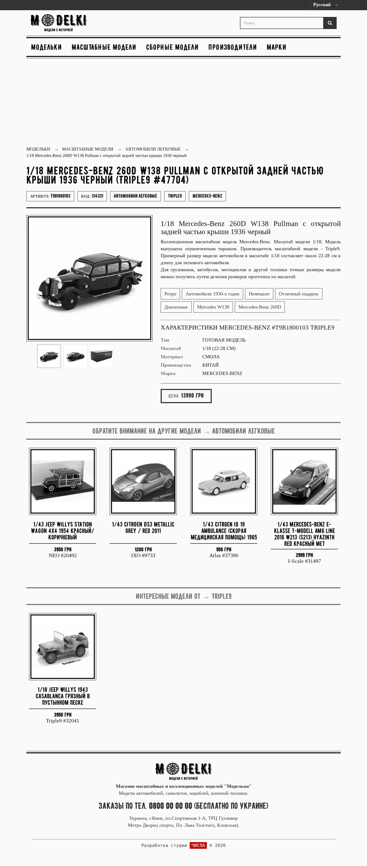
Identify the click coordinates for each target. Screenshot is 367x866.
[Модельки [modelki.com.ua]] (78, 23)
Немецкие (259, 293)
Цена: (174, 396)
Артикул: (50, 196)
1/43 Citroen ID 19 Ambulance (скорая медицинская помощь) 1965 (224, 530)
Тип (165, 340)
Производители (232, 47)
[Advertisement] (183, 103)
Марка (168, 373)
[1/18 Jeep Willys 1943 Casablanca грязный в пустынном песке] (62, 646)
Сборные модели (172, 47)
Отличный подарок (299, 293)
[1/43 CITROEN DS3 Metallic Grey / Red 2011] (143, 481)
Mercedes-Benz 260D (260, 307)
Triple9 (175, 196)
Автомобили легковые (135, 196)
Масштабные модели (104, 47)
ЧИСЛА (198, 845)
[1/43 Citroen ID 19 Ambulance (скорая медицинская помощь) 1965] (224, 481)
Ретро (170, 293)
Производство (176, 365)
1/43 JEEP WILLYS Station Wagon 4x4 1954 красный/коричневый (62, 530)
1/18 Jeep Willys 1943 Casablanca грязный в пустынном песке (63, 696)
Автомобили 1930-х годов (212, 293)
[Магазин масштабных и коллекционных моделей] (183, 771)
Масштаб (171, 348)
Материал (172, 356)
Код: (92, 196)
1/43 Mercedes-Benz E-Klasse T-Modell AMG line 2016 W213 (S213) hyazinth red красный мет (304, 533)
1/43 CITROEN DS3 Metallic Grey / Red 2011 (143, 527)
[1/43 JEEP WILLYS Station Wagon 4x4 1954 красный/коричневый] (62, 481)
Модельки (46, 47)
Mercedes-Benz (207, 196)
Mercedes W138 (213, 307)
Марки (277, 47)
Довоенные (176, 307)
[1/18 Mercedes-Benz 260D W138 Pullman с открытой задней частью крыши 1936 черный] (49, 356)
